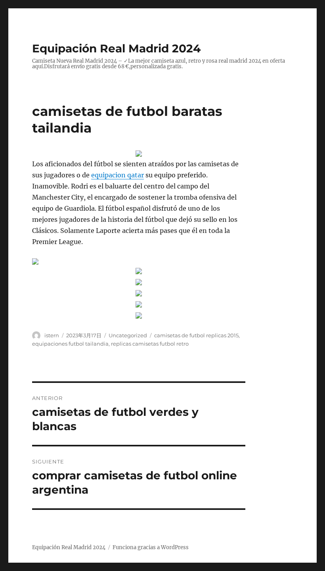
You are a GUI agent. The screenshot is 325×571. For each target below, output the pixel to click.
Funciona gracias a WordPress (151, 547)
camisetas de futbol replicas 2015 (196, 335)
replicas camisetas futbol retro (150, 343)
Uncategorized (128, 335)
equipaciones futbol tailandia (70, 343)
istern (51, 335)
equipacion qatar (117, 175)
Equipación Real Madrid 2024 (116, 48)
